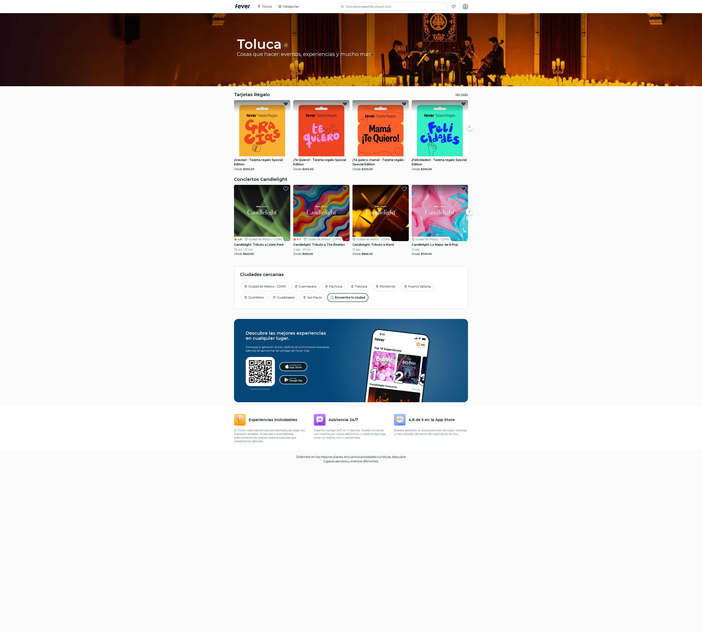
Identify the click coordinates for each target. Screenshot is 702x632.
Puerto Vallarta (419, 286)
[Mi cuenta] (465, 6)
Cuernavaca (307, 286)
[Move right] (469, 126)
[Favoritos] (453, 6)
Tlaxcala (361, 286)
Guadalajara (285, 297)
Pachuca (335, 286)
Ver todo (461, 94)
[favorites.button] (285, 104)
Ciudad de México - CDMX (267, 286)
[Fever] (242, 6)
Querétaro (256, 297)
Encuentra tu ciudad (350, 297)
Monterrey (387, 286)
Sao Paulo (314, 297)
